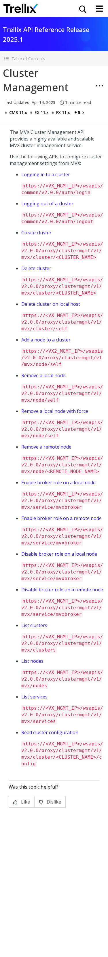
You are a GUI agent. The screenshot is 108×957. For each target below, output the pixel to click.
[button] (54, 58)
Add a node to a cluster (46, 340)
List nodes (32, 661)
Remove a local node (43, 375)
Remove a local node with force (54, 411)
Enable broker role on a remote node (61, 518)
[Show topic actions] (99, 86)
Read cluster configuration (49, 732)
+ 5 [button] (77, 112)
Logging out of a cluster (47, 203)
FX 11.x (63, 112)
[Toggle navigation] (99, 8)
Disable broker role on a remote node (62, 589)
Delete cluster (36, 268)
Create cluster (36, 232)
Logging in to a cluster (45, 174)
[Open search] (82, 8)
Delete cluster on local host (50, 304)
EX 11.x (42, 112)
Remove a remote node (46, 447)
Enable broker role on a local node (58, 482)
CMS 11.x (18, 112)
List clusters (34, 625)
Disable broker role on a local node (59, 554)
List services (34, 697)
